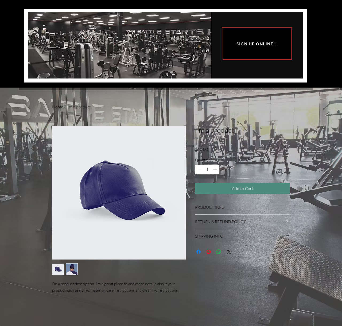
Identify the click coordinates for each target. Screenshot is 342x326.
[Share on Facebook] (198, 252)
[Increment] (215, 169)
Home (57, 106)
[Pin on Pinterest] (208, 252)
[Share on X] (229, 252)
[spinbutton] (207, 169)
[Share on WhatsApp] (219, 252)
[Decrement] (199, 169)
